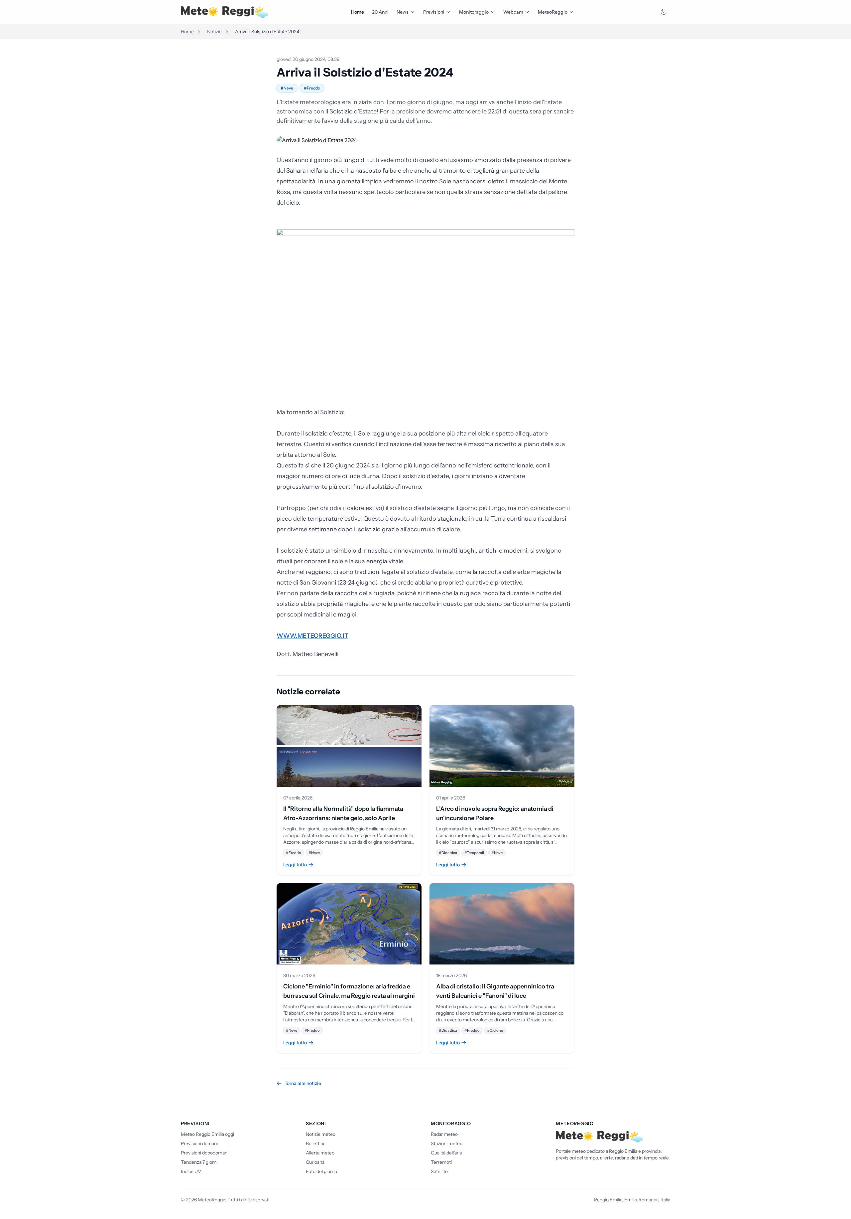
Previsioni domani (199, 1143)
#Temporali (474, 852)
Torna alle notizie (303, 1083)
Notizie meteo (320, 1134)
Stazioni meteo (446, 1143)
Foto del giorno (321, 1171)
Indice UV (191, 1171)
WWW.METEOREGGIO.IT (312, 635)
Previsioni (433, 12)
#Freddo (312, 88)
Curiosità (315, 1162)
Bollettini (315, 1143)
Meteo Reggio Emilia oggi (207, 1134)
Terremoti (441, 1162)
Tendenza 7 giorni (199, 1162)
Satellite (439, 1171)
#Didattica (448, 852)
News (403, 12)
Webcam (513, 12)
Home (357, 12)
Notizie (214, 32)
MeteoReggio (552, 12)
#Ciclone (495, 1030)
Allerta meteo (320, 1153)
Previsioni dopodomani (204, 1153)
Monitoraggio (474, 12)
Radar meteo (444, 1134)
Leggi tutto (295, 865)
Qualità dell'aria (446, 1153)
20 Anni (380, 12)
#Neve (287, 88)
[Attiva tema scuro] (663, 12)
